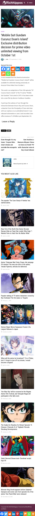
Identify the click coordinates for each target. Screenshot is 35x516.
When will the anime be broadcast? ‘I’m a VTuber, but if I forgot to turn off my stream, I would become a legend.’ (17, 360)
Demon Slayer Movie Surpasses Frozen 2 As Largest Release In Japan (16, 328)
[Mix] (3, 73)
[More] (13, 73)
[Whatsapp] (8, 73)
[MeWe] (27, 69)
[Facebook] (3, 69)
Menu (30, 3)
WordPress (28, 507)
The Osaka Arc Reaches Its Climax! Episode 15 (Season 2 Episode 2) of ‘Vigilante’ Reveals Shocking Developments (16, 427)
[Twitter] (8, 69)
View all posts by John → (20, 163)
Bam (4, 509)
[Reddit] (13, 69)
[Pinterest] (22, 69)
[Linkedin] (17, 69)
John (7, 59)
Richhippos (14, 507)
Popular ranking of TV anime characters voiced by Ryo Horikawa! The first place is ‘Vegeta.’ (17, 297)
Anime (2, 31)
